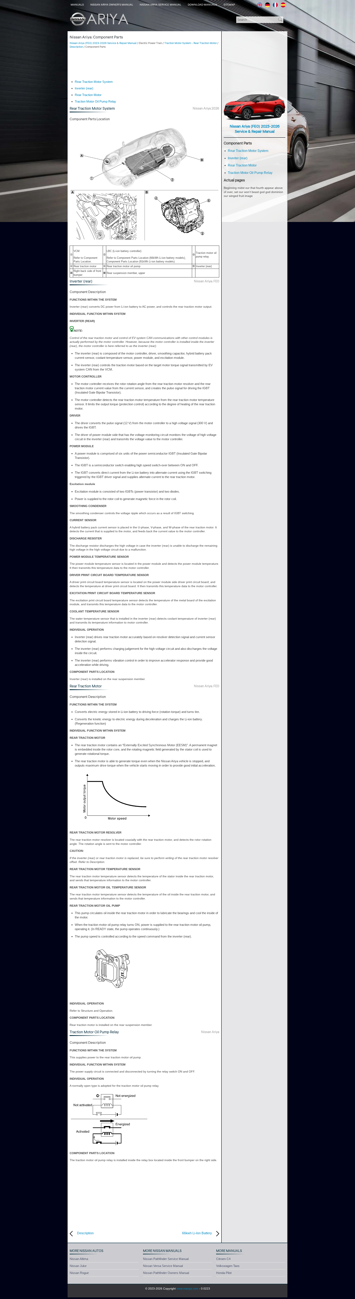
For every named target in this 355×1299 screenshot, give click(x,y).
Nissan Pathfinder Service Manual (166, 1259)
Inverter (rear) (84, 88)
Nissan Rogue (79, 1273)
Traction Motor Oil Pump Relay (95, 101)
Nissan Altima (79, 1259)
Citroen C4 (223, 1259)
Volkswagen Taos (228, 1266)
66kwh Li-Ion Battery (197, 1233)
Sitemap (229, 5)
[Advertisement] (144, 64)
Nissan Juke (78, 1266)
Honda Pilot (224, 1273)
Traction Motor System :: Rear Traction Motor (190, 43)
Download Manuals (202, 5)
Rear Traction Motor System (94, 81)
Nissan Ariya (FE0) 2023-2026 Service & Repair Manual (103, 43)
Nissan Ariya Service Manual (160, 5)
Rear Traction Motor (88, 95)
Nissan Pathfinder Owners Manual (166, 1273)
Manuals (77, 5)
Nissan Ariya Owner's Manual (111, 5)
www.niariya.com (187, 1288)
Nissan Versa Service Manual (163, 1266)
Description (76, 47)
